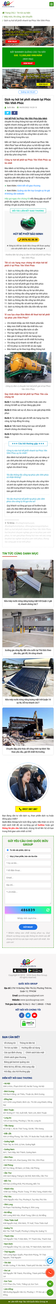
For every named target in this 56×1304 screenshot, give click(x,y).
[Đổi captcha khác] (48, 910)
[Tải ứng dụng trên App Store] (20, 970)
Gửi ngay (28, 927)
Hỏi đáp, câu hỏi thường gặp (17, 1071)
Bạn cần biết (11, 1037)
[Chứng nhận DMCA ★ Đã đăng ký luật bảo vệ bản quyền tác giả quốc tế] (28, 1023)
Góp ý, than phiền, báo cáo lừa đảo (23, 856)
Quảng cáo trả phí (28, 92)
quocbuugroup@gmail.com (31, 995)
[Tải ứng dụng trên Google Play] (35, 970)
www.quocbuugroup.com (32, 1000)
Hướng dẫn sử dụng (31, 1048)
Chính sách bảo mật (35, 1052)
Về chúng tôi (10, 1043)
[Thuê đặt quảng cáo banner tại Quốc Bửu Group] (28, 57)
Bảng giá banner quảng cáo (17, 1062)
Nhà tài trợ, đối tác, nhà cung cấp (19, 1067)
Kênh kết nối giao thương (28, 185)
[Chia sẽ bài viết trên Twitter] (8, 113)
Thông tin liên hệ (27, 1043)
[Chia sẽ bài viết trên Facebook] (14, 113)
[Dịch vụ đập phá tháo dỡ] (28, 78)
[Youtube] (34, 1015)
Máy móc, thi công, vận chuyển (18, 16)
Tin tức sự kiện (23, 13)
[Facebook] (21, 1015)
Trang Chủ (10, 13)
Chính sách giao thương (15, 1057)
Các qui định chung (13, 1052)
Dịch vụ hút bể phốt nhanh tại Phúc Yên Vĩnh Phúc (27, 20)
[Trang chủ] (8, 4)
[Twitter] (28, 1015)
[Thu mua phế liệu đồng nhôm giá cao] (28, 36)
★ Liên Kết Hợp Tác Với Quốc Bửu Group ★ (28, 1301)
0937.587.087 (29, 809)
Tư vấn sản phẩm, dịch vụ (19, 850)
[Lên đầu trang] (50, 1292)
